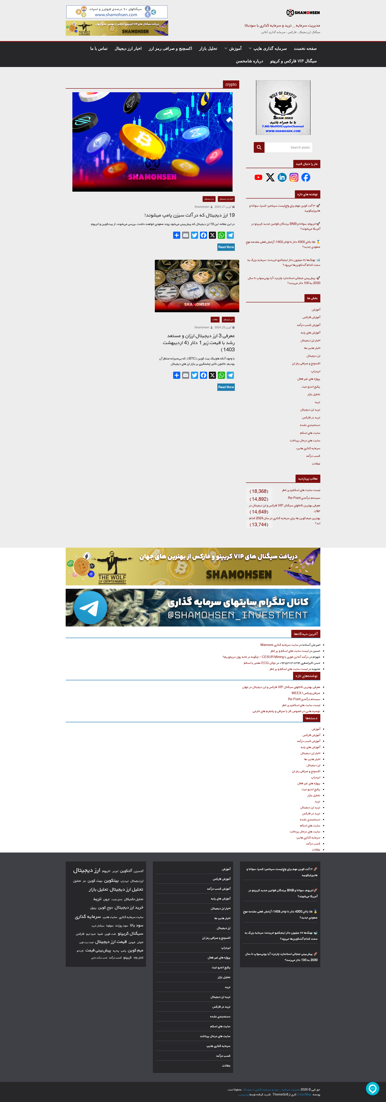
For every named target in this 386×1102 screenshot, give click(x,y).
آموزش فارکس (311, 317)
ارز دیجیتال (209, 199)
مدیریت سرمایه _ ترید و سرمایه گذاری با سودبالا (282, 25)
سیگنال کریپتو (130, 933)
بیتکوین (111, 880)
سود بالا (136, 925)
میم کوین (135, 950)
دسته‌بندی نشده (310, 425)
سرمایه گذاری (88, 916)
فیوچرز (132, 942)
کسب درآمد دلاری (99, 958)
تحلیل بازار (208, 48)
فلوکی (140, 942)
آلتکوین (126, 871)
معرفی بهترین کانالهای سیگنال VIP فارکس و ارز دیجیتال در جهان (281, 687)
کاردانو (80, 951)
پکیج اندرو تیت (311, 386)
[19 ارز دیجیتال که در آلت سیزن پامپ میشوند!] (152, 142)
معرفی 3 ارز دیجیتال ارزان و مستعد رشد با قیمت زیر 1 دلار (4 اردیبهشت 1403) (199, 342)
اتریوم (106, 871)
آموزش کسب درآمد (308, 325)
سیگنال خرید (98, 926)
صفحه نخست (305, 48)
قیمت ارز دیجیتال (111, 941)
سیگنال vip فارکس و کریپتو (293, 60)
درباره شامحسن (249, 60)
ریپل (93, 907)
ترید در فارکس (311, 417)
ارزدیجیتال (136, 881)
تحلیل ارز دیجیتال (126, 889)
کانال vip (138, 957)
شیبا (100, 933)
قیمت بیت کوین (86, 942)
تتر (84, 881)
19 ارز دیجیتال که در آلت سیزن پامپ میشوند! (189, 215)
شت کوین (110, 934)
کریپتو (128, 957)
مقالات (215, 319)
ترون (106, 899)
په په (116, 950)
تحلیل (77, 880)
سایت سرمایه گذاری (131, 917)
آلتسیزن (138, 871)
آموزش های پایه (310, 332)
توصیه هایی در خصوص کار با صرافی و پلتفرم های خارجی (286, 711)
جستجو (259, 147)
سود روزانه (121, 925)
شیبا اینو (91, 934)
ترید (317, 402)
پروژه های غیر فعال (309, 378)
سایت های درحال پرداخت (305, 440)
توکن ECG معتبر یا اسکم (260, 662)
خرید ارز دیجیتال (129, 907)
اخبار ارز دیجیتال (128, 48)
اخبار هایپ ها (312, 348)
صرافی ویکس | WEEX (306, 693)
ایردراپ (315, 371)
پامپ (123, 951)
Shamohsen (202, 207)
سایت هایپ (110, 917)
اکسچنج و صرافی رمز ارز (170, 48)
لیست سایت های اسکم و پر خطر (301, 490)
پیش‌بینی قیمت (98, 950)
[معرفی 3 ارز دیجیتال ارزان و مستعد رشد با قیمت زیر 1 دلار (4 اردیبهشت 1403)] (197, 286)
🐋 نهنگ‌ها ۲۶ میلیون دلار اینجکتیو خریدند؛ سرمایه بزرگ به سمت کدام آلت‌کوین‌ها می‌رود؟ (284, 262)
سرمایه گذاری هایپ (270, 48)
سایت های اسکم (310, 432)
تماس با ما (98, 48)
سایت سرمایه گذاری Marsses (279, 644)
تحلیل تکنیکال (133, 899)
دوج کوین (105, 907)
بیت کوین (95, 880)
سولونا (110, 925)
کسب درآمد (313, 455)
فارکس (80, 933)
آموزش (235, 48)
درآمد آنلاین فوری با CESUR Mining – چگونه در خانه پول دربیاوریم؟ (266, 656)
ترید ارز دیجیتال (310, 409)
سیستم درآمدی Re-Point (304, 497)
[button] (251, 48)
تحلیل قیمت (116, 899)
